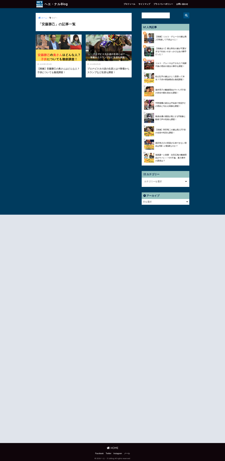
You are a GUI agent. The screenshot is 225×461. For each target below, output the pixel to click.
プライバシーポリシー (163, 4)
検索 (186, 15)
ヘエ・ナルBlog (56, 4)
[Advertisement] (59, 329)
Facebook (99, 453)
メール (127, 453)
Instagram (117, 453)
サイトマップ (144, 4)
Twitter (108, 453)
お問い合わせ (182, 4)
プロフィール (129, 4)
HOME (114, 448)
